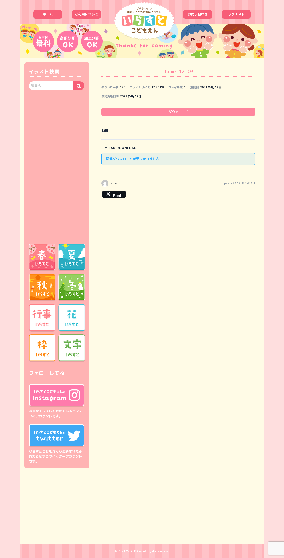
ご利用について (86, 14)
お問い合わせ (198, 14)
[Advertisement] (57, 166)
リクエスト (236, 14)
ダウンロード (178, 112)
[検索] (78, 85)
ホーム (48, 14)
